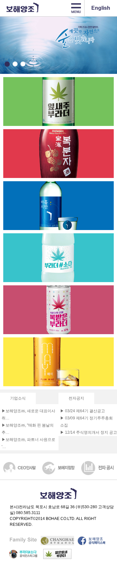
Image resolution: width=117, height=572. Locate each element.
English (100, 8)
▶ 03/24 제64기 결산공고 (82, 411)
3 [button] (22, 64)
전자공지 (76, 398)
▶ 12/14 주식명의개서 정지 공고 (88, 432)
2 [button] (15, 64)
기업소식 (18, 398)
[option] (58, 45)
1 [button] (7, 64)
